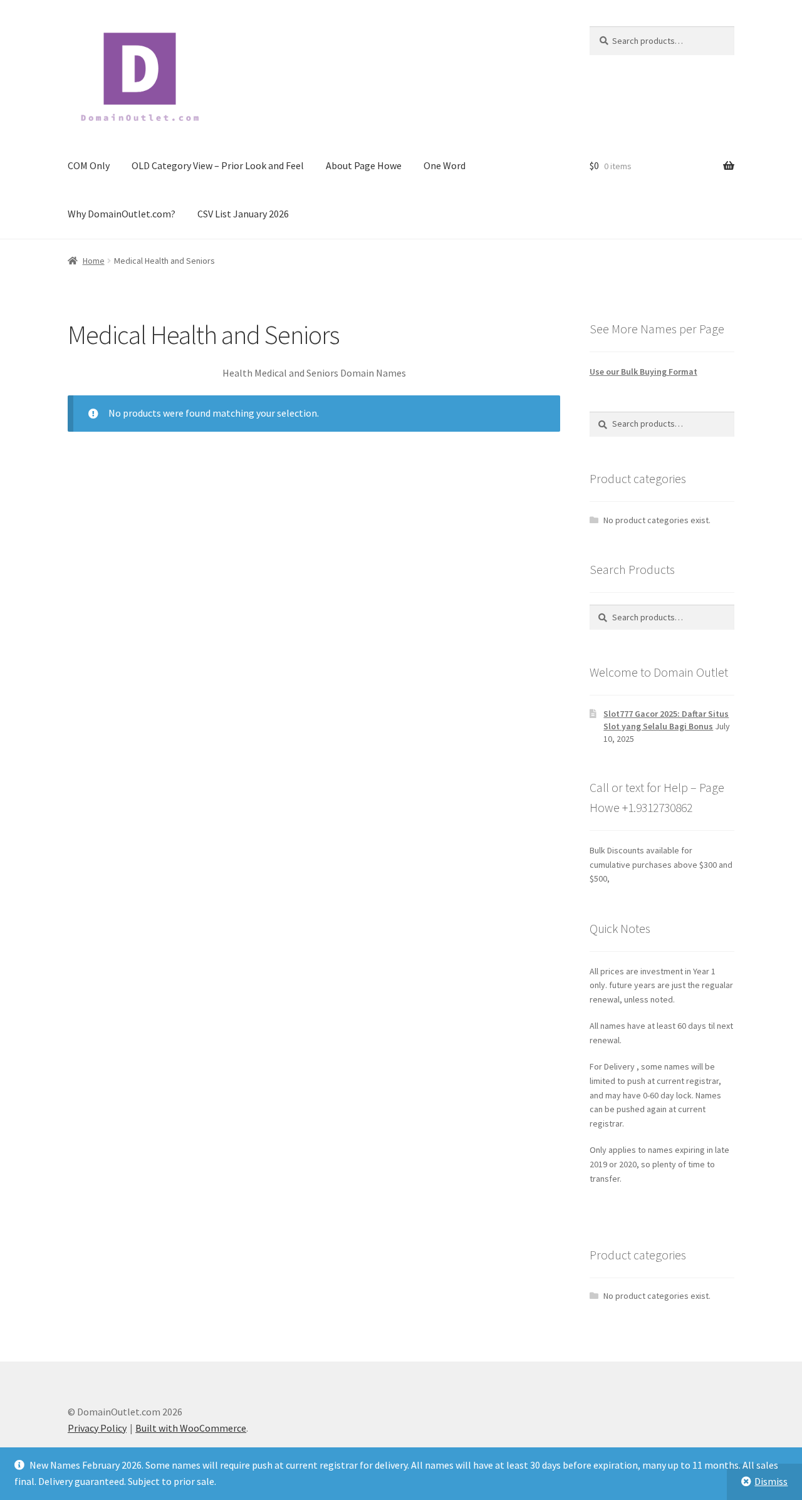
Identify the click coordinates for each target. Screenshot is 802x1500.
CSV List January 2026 (243, 213)
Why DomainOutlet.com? (121, 213)
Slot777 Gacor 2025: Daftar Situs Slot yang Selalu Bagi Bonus (666, 720)
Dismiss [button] (771, 1481)
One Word (445, 165)
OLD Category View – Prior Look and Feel (218, 165)
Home (94, 260)
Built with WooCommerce (190, 1428)
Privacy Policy (97, 1428)
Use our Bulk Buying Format (643, 371)
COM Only (89, 165)
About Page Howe (364, 165)
